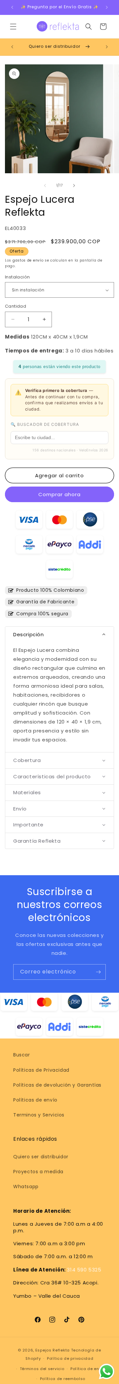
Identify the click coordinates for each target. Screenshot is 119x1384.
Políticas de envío (35, 1100)
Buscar (21, 1054)
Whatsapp (26, 1186)
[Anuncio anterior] (12, 7)
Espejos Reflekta (52, 1350)
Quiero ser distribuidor (40, 1156)
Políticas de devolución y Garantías (57, 1085)
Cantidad (15, 306)
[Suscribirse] (98, 972)
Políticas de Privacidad (41, 1070)
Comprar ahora (59, 494)
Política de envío (87, 1368)
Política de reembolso (63, 1378)
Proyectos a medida (38, 1171)
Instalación (17, 277)
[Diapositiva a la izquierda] (45, 185)
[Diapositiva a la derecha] (74, 185)
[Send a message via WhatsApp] (107, 1371)
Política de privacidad (70, 1358)
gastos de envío (28, 260)
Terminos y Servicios (38, 1115)
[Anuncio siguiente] (106, 7)
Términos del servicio (42, 1368)
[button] (13, 26)
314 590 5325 (84, 1269)
